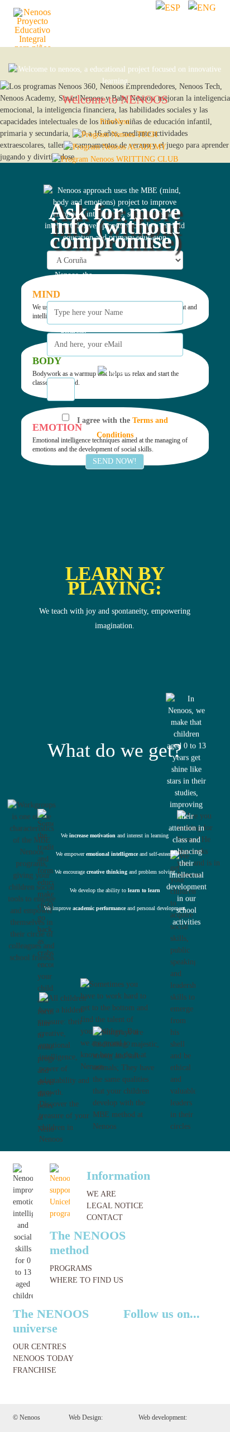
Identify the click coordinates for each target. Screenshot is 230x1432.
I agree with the (121, 429)
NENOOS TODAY (43, 1358)
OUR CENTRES (39, 1346)
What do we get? (114, 750)
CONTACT (105, 1217)
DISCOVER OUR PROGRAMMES (115, 672)
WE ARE (101, 1194)
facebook (149, 1331)
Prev (107, 121)
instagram (165, 1331)
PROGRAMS (71, 1268)
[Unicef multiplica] (60, 1190)
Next (122, 121)
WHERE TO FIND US (86, 1280)
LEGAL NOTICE (115, 1206)
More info (115, 923)
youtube (183, 1331)
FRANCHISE (34, 1370)
